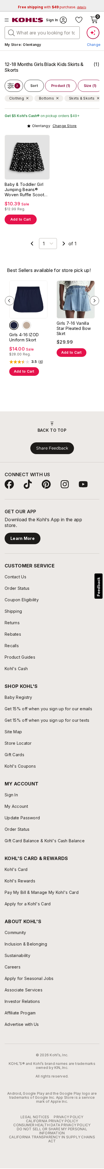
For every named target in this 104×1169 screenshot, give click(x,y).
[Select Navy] (13, 325)
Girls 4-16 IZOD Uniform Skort (24, 337)
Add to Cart (20, 219)
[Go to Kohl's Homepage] (27, 20)
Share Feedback (52, 448)
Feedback (98, 586)
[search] (11, 32)
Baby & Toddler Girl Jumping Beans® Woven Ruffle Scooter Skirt (27, 189)
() (40, 361)
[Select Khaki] (26, 325)
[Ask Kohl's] (93, 32)
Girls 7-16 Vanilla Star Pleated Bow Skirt (74, 328)
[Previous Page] (32, 243)
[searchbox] (42, 32)
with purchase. (52, 7)
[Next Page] (63, 243)
